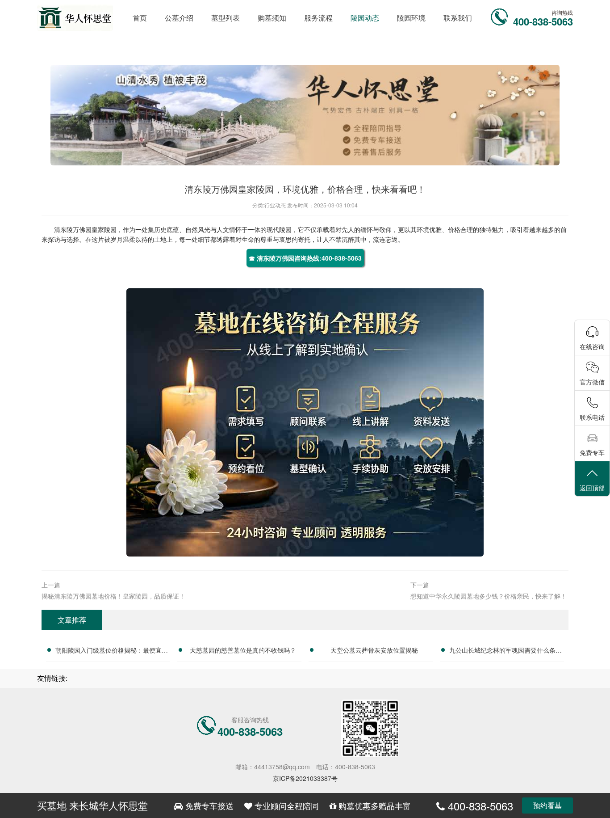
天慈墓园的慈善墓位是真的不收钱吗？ (243, 649)
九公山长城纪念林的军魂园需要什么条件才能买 (505, 651)
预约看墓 (547, 805)
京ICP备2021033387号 (305, 778)
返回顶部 (592, 487)
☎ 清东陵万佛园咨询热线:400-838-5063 (305, 257)
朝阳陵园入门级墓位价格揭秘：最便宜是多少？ (111, 651)
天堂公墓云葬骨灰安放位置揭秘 (374, 649)
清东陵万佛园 (73, 229)
